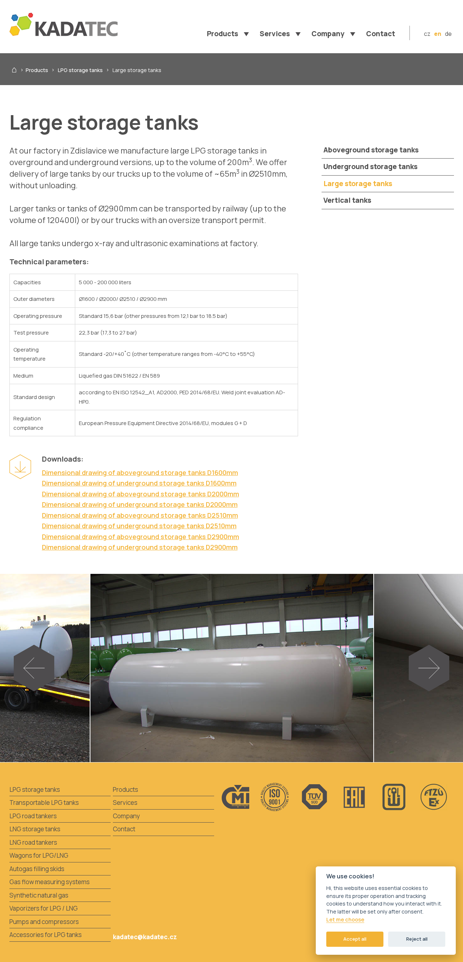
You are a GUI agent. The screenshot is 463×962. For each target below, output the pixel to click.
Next (435, 671)
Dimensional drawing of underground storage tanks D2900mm (140, 547)
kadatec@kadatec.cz (145, 937)
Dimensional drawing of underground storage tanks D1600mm (139, 483)
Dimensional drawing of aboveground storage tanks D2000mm (140, 494)
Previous (44, 671)
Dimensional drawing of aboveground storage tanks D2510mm (140, 515)
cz (427, 34)
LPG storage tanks (80, 70)
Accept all (354, 939)
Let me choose (345, 919)
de (448, 34)
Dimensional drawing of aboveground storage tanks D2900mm (140, 536)
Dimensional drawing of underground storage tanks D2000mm (140, 504)
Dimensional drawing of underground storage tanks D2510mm (139, 525)
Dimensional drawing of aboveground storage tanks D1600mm (140, 472)
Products (37, 70)
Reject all (417, 939)
